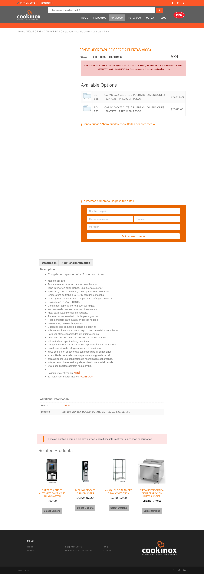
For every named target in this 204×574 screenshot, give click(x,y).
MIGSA (66, 405)
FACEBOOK (86, 376)
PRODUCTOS (99, 18)
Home (21, 31)
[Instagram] (178, 3)
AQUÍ (76, 373)
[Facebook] (172, 3)
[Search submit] (159, 10)
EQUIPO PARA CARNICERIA (42, 31)
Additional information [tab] (76, 262)
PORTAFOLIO (134, 18)
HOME (84, 18)
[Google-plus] (184, 3)
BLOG (163, 18)
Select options (52, 510)
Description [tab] (49, 262)
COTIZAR (150, 18)
